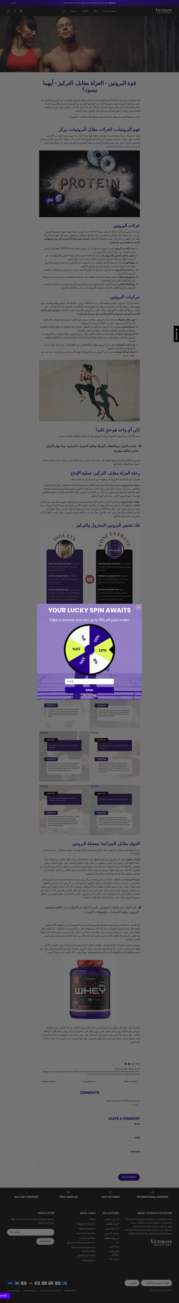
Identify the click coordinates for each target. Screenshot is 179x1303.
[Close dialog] (138, 607)
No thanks (89, 695)
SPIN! (89, 690)
